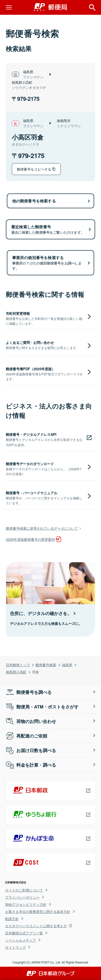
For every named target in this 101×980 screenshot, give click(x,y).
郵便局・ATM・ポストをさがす (47, 706)
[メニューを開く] (9, 7)
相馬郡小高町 (16, 671)
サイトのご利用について (24, 890)
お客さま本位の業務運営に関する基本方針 (37, 911)
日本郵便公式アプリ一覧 (24, 932)
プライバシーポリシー (22, 897)
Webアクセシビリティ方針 (26, 904)
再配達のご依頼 (31, 736)
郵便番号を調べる (34, 692)
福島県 (67, 664)
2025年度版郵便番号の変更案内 (30, 539)
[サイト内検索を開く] (92, 7)
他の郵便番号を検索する (34, 201)
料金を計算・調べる (36, 765)
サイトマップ (15, 947)
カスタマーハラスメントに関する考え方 (36, 925)
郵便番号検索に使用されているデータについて (42, 528)
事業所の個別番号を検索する (47, 263)
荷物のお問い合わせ (36, 721)
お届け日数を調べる (36, 750)
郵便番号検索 (46, 664)
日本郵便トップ (18, 664)
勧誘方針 (12, 918)
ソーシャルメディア (20, 940)
